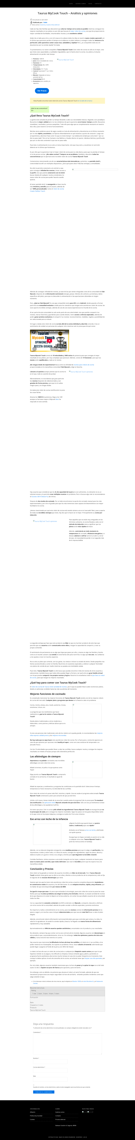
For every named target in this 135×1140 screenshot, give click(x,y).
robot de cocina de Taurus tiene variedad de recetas (49, 687)
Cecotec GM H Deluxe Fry (40, 496)
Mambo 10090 (77, 981)
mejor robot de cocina (77, 31)
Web (34, 1076)
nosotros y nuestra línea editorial (49, 25)
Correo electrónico (39, 1067)
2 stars (39, 993)
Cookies (32, 1119)
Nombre (36, 1058)
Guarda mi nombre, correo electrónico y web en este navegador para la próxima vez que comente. (61, 1087)
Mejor (60, 1137)
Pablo (45, 22)
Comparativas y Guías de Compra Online (39, 4)
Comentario (37, 1032)
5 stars (56, 993)
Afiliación (32, 1112)
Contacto (58, 1116)
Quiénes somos (59, 1112)
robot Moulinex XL (88, 981)
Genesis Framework (70, 1137)
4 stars (51, 993)
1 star (34, 993)
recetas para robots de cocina (84, 365)
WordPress (79, 1137)
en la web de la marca (85, 101)
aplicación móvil (49, 803)
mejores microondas (59, 735)
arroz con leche (90, 830)
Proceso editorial (60, 1119)
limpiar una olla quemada (93, 958)
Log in (85, 1137)
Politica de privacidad (36, 1116)
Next (57, 399)
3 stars (45, 993)
